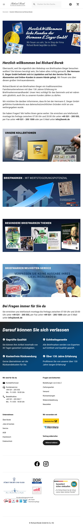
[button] (4, 4)
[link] (18, 4)
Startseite (5, 12)
